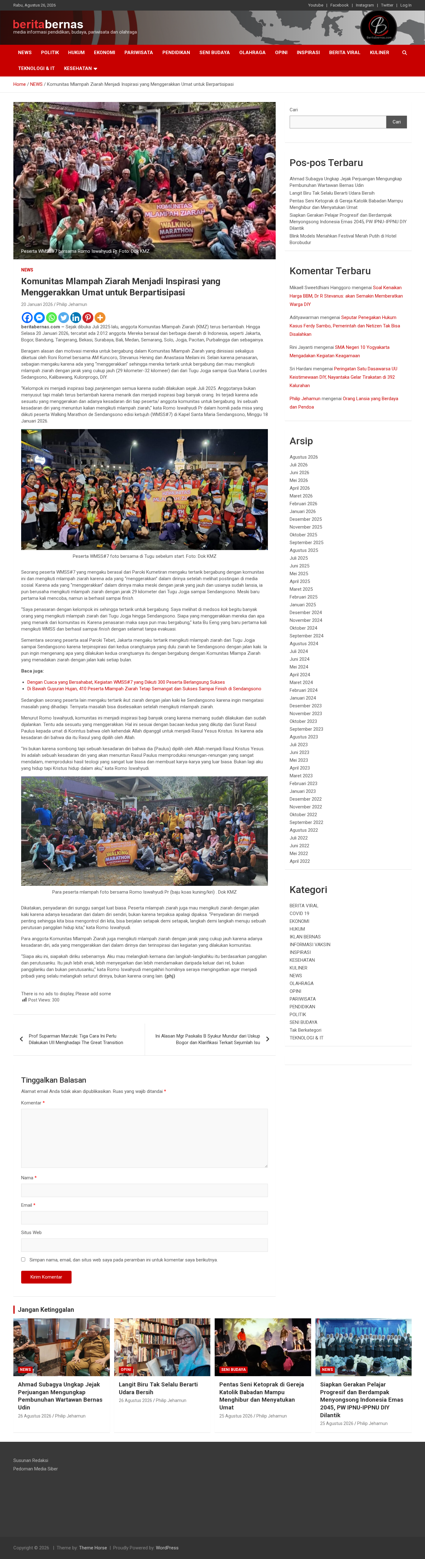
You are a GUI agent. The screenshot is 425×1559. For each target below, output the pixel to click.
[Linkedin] (75, 317)
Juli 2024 (299, 651)
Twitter (387, 5)
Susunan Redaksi (30, 1460)
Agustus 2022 (304, 830)
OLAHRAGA (252, 52)
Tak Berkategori (305, 1030)
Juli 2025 (299, 558)
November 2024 (306, 620)
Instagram (365, 5)
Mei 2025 (299, 573)
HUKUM (76, 52)
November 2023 (306, 713)
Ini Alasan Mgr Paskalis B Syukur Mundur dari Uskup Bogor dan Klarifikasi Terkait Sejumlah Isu (207, 1039)
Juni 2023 (299, 752)
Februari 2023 (303, 783)
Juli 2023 (299, 744)
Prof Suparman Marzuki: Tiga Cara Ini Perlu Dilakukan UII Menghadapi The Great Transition (76, 1039)
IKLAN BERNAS (305, 937)
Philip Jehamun (72, 304)
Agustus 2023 (304, 737)
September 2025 (306, 542)
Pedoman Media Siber (35, 1469)
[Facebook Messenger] (39, 317)
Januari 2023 (303, 791)
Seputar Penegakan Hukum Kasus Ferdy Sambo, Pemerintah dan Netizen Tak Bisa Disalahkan (345, 326)
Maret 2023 (301, 776)
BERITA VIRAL (345, 52)
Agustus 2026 (304, 457)
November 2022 (306, 807)
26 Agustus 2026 (34, 1415)
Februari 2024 (303, 690)
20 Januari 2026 (37, 304)
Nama (29, 1178)
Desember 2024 (306, 612)
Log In (406, 5)
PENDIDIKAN (176, 52)
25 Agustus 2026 (236, 1415)
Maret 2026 (301, 496)
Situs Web (31, 1232)
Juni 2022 (299, 846)
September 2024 (306, 636)
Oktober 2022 (303, 814)
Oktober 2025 (303, 535)
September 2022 (306, 822)
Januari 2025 (303, 605)
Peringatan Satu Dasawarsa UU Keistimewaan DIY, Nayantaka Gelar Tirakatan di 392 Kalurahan (343, 377)
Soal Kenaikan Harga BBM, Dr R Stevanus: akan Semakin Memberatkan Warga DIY (346, 296)
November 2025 (306, 527)
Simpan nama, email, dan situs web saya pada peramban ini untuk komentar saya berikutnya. (124, 1260)
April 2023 (300, 768)
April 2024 (300, 675)
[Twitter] (63, 317)
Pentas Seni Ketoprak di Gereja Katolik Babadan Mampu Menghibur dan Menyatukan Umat (261, 1396)
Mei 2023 (299, 760)
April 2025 (300, 581)
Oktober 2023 (303, 721)
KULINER (379, 52)
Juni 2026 (299, 472)
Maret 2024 (301, 682)
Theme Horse (93, 1548)
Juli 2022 (299, 838)
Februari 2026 (303, 504)
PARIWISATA (138, 52)
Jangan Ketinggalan (46, 1309)
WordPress (167, 1548)
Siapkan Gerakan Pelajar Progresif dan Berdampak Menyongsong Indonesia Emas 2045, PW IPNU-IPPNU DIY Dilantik (348, 221)
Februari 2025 (303, 597)
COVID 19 (299, 913)
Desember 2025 (306, 519)
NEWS (25, 52)
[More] (100, 317)
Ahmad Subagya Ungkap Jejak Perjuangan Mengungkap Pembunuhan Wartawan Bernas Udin (60, 1396)
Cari (294, 110)
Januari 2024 (303, 698)
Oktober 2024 (303, 628)
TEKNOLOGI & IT (36, 68)
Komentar (33, 1103)
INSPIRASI (308, 52)
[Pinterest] (87, 317)
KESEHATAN (78, 68)
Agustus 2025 (304, 550)
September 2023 (306, 729)
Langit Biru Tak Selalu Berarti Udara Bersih (332, 193)
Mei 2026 (299, 480)
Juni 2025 (299, 566)
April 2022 (300, 861)
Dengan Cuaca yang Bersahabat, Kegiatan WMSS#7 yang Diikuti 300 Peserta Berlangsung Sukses (126, 682)
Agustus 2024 (304, 643)
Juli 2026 (299, 465)
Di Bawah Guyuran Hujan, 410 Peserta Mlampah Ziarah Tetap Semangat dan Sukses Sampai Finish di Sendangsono (144, 689)
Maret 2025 (301, 589)
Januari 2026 (303, 511)
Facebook (339, 5)
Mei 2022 (299, 853)
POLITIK (50, 52)
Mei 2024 (299, 667)
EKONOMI (104, 52)
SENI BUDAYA (214, 52)
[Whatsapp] (51, 317)
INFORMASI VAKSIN (310, 944)
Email (28, 1205)
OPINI (281, 52)
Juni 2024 (299, 659)
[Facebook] (27, 317)
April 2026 (300, 488)
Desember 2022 (306, 799)
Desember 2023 (306, 706)
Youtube (315, 5)
